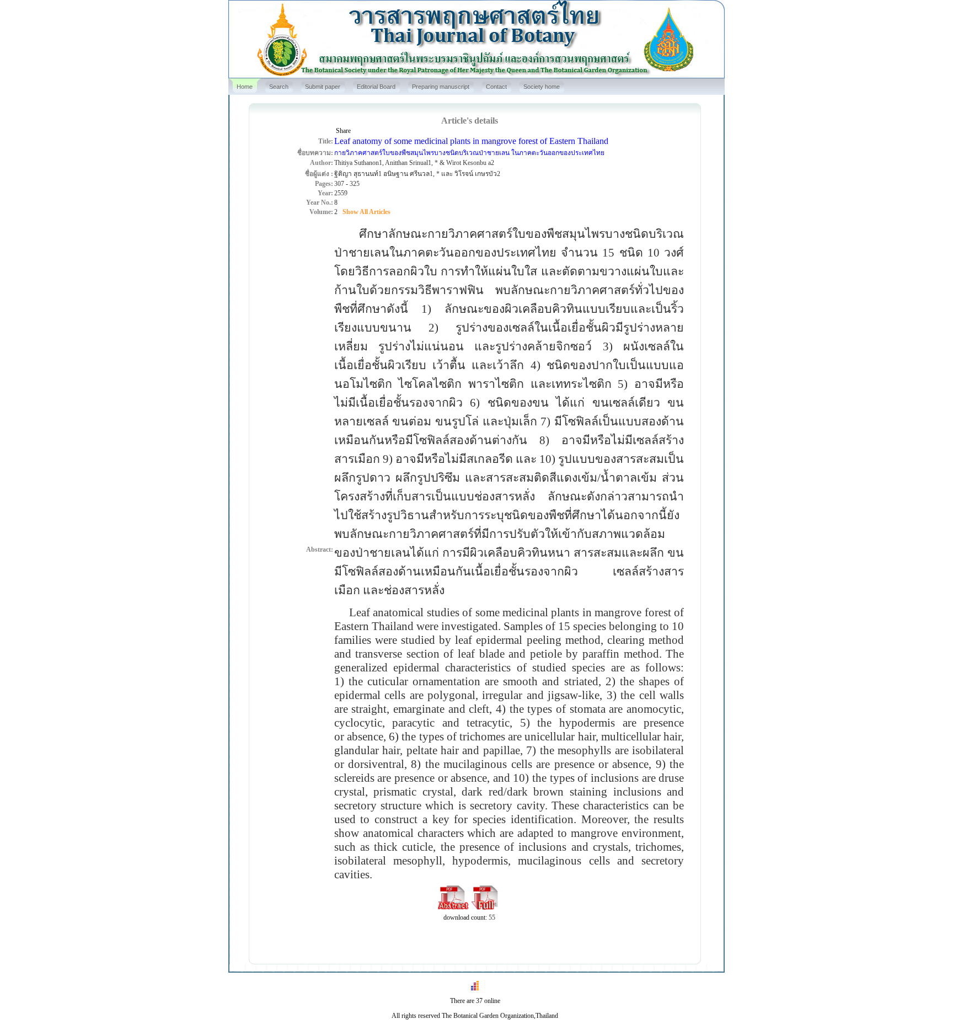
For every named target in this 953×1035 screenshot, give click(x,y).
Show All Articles (366, 212)
